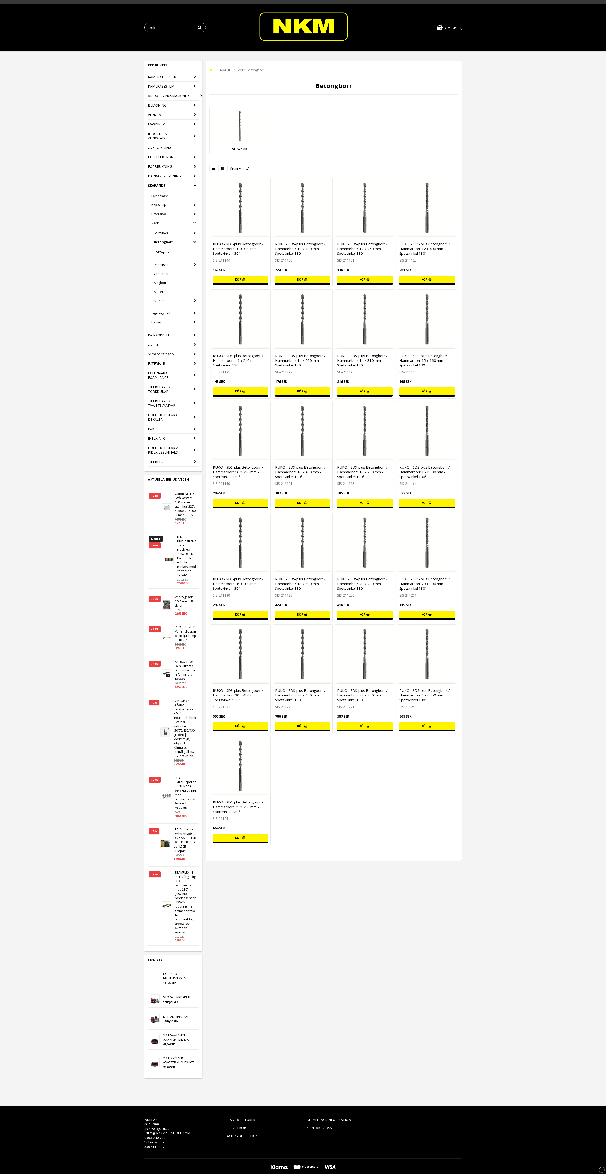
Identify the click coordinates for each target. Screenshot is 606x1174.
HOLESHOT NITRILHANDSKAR (175, 976)
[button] (449, 27)
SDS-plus (162, 252)
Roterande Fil (161, 214)
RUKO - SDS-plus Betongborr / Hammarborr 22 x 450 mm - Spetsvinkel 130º (300, 695)
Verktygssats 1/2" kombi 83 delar (184, 601)
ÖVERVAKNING (159, 147)
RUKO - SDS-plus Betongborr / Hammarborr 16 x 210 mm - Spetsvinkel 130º (238, 472)
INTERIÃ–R (156, 438)
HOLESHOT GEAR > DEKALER (163, 417)
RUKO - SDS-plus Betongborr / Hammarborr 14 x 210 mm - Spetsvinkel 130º (238, 360)
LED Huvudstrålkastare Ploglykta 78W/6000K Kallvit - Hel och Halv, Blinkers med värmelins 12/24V (186, 556)
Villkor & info (154, 1142)
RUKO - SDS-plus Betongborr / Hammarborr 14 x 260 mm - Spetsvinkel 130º (300, 360)
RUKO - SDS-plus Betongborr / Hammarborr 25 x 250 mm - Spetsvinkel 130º (238, 807)
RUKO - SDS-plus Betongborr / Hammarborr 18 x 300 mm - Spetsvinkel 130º (300, 583)
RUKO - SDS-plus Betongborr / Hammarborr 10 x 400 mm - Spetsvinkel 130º (300, 248)
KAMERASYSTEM (161, 86)
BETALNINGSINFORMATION (329, 1119)
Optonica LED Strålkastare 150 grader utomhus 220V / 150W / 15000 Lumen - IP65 (185, 504)
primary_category (161, 354)
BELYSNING (157, 105)
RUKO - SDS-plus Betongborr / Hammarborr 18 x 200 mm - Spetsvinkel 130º (238, 583)
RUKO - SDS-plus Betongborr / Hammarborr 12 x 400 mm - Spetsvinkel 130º (424, 248)
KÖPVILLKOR (236, 1127)
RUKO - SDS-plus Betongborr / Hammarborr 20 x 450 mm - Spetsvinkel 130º (238, 695)
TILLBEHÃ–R (158, 462)
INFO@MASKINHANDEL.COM (167, 1133)
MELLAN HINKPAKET (177, 1016)
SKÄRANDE (156, 185)
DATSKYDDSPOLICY (241, 1136)
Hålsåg (156, 322)
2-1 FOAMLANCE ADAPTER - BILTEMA (176, 1037)
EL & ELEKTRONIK (162, 157)
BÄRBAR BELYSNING (164, 176)
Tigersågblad (161, 313)
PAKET (153, 429)
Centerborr (162, 274)
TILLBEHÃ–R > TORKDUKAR (159, 389)
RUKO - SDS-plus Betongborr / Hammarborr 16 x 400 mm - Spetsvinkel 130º (300, 472)
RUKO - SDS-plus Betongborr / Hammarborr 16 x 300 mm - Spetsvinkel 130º (424, 472)
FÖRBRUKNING (160, 166)
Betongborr (163, 242)
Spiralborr (161, 233)
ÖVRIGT (154, 344)
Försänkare (160, 196)
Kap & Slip (159, 205)
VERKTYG (155, 114)
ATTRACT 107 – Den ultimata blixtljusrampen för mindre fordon (185, 670)
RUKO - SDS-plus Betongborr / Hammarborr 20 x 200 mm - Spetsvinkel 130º (362, 583)
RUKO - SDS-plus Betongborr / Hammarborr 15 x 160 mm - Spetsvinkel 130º (424, 360)
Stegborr (160, 283)
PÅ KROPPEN (158, 335)
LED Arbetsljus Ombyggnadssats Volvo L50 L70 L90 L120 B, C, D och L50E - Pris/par (185, 840)
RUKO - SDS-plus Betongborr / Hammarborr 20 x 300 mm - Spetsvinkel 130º (424, 583)
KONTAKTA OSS (319, 1127)
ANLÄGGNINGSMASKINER (168, 96)
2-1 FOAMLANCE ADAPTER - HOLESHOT (178, 1060)
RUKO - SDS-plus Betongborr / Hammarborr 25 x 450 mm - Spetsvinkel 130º (424, 695)
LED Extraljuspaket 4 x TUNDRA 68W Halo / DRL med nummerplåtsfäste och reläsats (185, 793)
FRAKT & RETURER (240, 1119)
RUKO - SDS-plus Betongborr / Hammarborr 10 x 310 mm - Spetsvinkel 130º (238, 248)
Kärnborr (160, 301)
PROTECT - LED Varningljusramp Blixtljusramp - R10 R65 (186, 633)
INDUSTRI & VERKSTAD (157, 135)
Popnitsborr (162, 265)
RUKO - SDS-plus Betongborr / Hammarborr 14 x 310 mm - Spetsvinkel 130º (362, 360)
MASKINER (156, 124)
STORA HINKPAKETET (178, 997)
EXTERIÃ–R (156, 363)
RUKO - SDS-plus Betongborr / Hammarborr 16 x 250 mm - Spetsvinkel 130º (362, 472)
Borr (155, 223)
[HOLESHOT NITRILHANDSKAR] (155, 978)
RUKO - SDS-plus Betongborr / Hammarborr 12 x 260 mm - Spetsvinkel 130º (362, 248)
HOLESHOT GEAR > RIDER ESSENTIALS (163, 450)
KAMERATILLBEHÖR (164, 77)
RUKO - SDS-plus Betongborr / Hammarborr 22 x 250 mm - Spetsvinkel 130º (362, 695)
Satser (158, 292)
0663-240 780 (154, 1137)
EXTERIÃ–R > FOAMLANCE (158, 375)
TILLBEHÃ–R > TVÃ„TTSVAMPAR (161, 403)
